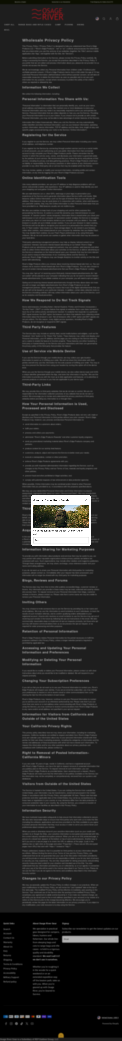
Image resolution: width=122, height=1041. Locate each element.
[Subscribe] (86, 540)
